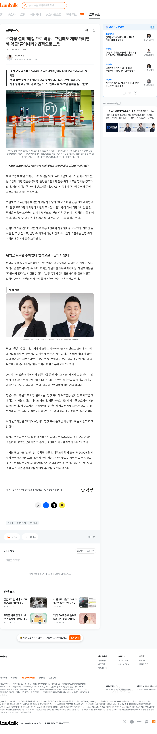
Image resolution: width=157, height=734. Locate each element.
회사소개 (3, 678)
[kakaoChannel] (147, 722)
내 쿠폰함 (101, 664)
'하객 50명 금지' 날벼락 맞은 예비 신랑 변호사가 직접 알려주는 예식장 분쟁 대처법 (65, 617)
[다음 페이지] (135, 93)
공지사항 (142, 661)
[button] (130, 39)
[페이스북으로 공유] (46, 505)
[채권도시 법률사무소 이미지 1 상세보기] (112, 127)
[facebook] (132, 722)
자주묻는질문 (143, 664)
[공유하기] (93, 30)
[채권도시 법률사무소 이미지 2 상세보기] (125, 127)
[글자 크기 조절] (86, 30)
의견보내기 (91, 537)
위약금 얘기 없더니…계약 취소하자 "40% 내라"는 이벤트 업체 (15, 617)
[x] (124, 722)
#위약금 (33, 523)
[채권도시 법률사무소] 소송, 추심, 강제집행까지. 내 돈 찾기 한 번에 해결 (129, 110)
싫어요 (33, 537)
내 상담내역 (102, 661)
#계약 (10, 523)
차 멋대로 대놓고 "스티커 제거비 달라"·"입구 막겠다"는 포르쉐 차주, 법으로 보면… (65, 601)
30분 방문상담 (123, 664)
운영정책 (52, 678)
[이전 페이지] (124, 93)
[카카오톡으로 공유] (62, 505)
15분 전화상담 (123, 661)
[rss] (154, 722)
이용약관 (14, 678)
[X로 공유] (54, 505)
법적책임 (41, 678)
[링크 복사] (38, 505)
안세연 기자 (19, 56)
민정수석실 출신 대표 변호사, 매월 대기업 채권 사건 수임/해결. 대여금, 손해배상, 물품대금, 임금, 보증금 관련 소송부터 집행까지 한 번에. (129, 117)
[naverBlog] (139, 722)
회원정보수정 (102, 668)
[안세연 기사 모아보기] (9, 57)
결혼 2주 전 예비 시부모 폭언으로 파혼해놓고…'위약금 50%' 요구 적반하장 (15, 601)
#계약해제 (21, 523)
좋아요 (14, 537)
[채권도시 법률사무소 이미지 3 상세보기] (138, 127)
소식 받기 (75, 638)
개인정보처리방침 (28, 678)
